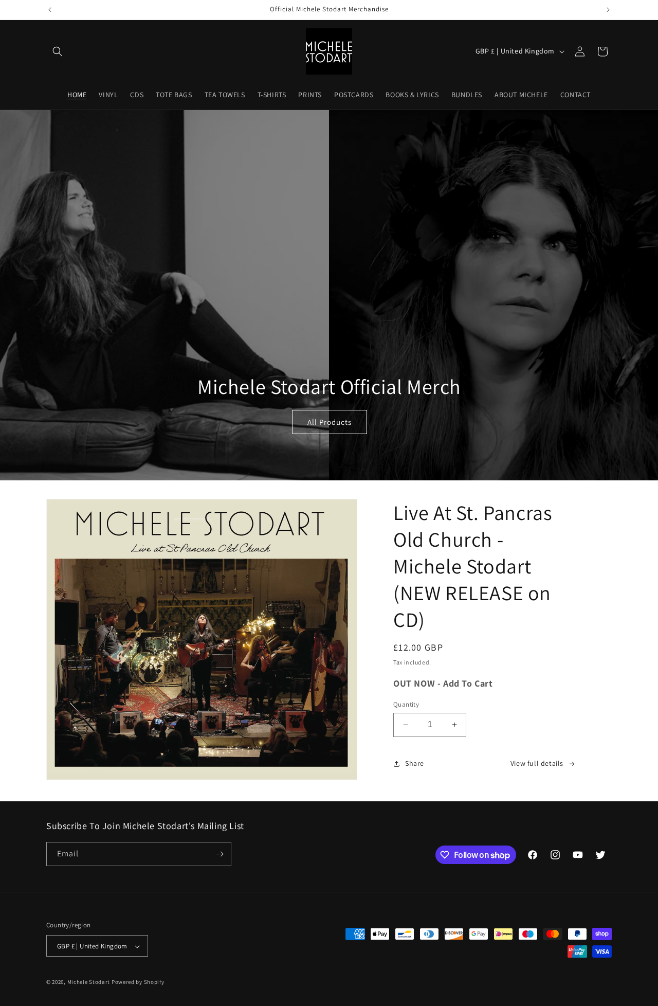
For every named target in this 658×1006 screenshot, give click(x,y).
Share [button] (414, 763)
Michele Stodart (89, 982)
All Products (329, 421)
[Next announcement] (608, 10)
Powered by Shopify (138, 982)
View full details (536, 763)
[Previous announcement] (50, 10)
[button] (57, 51)
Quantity (406, 704)
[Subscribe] (219, 854)
